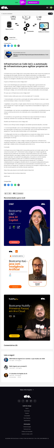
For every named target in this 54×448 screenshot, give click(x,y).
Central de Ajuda (27, 426)
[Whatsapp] (15, 46)
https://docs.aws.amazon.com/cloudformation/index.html (19, 170)
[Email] (18, 46)
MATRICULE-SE (33, 2)
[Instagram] (34, 401)
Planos (27, 408)
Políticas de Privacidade (27, 431)
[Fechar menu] (47, 7)
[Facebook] (8, 46)
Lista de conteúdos (7, 13)
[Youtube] (27, 401)
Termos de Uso (27, 429)
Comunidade (27, 415)
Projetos (27, 413)
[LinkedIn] (5, 46)
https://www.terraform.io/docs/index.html (15, 173)
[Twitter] (12, 46)
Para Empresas (27, 418)
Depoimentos (27, 420)
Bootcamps (27, 411)
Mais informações (26, 390)
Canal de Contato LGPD (27, 434)
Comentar (20, 193)
